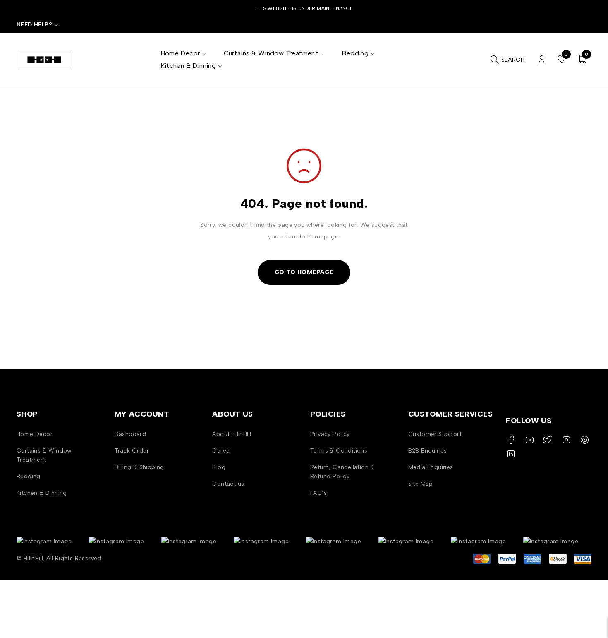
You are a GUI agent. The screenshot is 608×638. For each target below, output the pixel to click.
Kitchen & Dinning (42, 492)
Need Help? (34, 24)
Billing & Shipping (139, 467)
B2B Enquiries (427, 450)
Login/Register (541, 60)
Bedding (29, 476)
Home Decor (35, 434)
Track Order (132, 450)
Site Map (420, 483)
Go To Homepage (304, 272)
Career (222, 450)
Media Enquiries (430, 467)
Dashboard (130, 434)
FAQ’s (318, 492)
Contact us (228, 483)
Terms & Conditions (338, 450)
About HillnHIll (231, 434)
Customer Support (435, 434)
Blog (218, 467)
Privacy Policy (330, 434)
